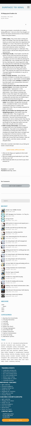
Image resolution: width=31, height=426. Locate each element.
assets (14, 345)
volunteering (12, 361)
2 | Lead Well (10, 169)
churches (3, 346)
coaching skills (9, 346)
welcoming (17, 361)
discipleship (3, 348)
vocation (6, 361)
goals (11, 350)
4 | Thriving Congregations (8, 328)
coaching (15, 346)
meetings (7, 354)
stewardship (25, 357)
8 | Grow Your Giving (6, 334)
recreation (12, 356)
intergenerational (19, 352)
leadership (9, 170)
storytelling (3, 359)
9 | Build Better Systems (7, 336)
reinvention (18, 356)
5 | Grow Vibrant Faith (7, 329)
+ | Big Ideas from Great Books (9, 318)
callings (23, 345)
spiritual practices (14, 357)
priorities (8, 356)
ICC (11, 343)
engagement (9, 348)
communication (20, 346)
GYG (9, 343)
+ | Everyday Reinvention (7, 319)
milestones (23, 354)
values (20, 359)
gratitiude (21, 350)
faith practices (16, 348)
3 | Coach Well (5, 324)
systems (8, 359)
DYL (4, 343)
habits (2, 352)
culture (26, 346)
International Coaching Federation (20, 343)
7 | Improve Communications (8, 333)
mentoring (12, 354)
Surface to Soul (13, 7)
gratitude (26, 350)
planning (3, 356)
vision (23, 359)
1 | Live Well (4, 321)
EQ (6, 343)
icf (14, 352)
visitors (26, 359)
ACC (2, 343)
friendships (22, 348)
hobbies (6, 352)
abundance (3, 345)
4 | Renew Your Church (7, 326)
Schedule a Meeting (15, 420)
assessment (9, 345)
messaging (17, 354)
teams (14, 170)
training (16, 359)
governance (15, 350)
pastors (27, 354)
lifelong (2, 354)
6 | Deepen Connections (7, 331)
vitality (2, 361)
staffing (20, 357)
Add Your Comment (15, 186)
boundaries (18, 345)
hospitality (11, 352)
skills (9, 357)
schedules (23, 356)
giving (7, 350)
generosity (3, 350)
